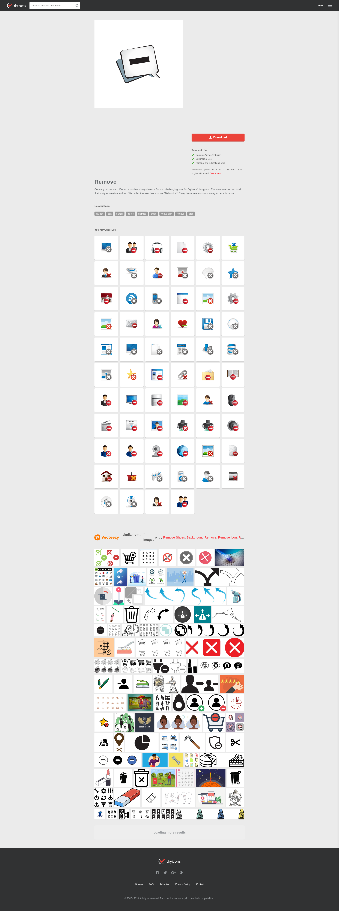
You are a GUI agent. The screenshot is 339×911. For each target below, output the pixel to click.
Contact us (215, 173)
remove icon (227, 537)
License (139, 884)
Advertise (164, 884)
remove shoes (174, 537)
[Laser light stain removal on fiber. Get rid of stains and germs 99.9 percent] (229, 557)
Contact (200, 884)
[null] (148, 557)
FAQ (151, 884)
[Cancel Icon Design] (186, 557)
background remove (201, 537)
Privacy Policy (182, 884)
